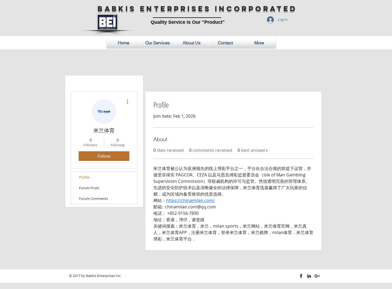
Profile (84, 177)
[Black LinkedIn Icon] (309, 276)
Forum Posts (89, 187)
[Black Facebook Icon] (301, 276)
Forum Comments (93, 198)
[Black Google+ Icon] (317, 276)
